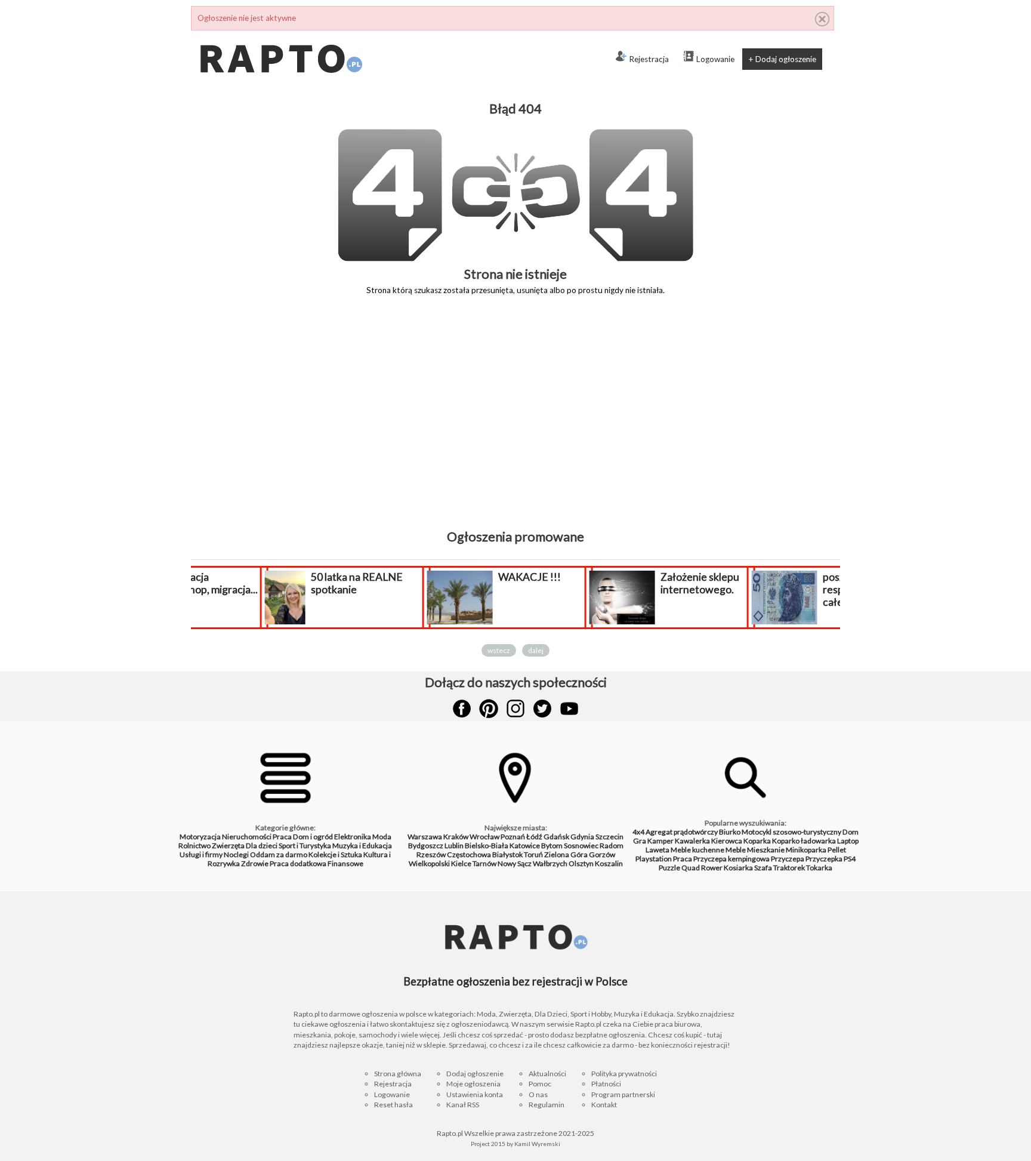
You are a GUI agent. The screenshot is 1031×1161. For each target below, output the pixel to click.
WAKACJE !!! (467, 577)
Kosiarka (738, 867)
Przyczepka (823, 858)
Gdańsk (556, 836)
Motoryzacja (200, 836)
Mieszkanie (766, 849)
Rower (712, 867)
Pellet (837, 849)
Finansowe (345, 863)
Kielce (461, 863)
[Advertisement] (515, 420)
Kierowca (726, 840)
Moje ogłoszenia (473, 1083)
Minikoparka (806, 849)
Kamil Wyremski (537, 1143)
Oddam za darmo (278, 854)
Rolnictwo (194, 845)
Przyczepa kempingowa (731, 858)
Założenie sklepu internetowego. (637, 583)
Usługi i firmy (201, 854)
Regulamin (546, 1104)
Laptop (848, 840)
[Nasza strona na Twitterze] (542, 708)
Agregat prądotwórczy (682, 831)
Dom (850, 831)
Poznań (513, 836)
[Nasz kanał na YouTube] (569, 708)
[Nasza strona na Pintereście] (488, 708)
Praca (282, 836)
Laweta (657, 849)
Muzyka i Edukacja (362, 845)
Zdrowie (254, 863)
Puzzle (669, 867)
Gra (639, 840)
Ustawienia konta (474, 1094)
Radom (611, 845)
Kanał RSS (462, 1104)
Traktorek (789, 867)
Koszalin (609, 863)
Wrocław (484, 836)
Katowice (525, 845)
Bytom (552, 845)
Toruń (533, 854)
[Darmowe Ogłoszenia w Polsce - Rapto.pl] (280, 35)
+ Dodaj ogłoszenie (782, 59)
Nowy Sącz (515, 863)
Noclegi (236, 854)
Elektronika (352, 836)
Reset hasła (393, 1104)
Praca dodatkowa (298, 863)
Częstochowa (469, 854)
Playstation (653, 858)
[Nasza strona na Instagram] (515, 708)
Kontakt (604, 1104)
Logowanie (715, 59)
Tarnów (484, 863)
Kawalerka (692, 840)
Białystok (507, 854)
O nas (538, 1094)
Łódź (534, 836)
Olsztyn (581, 863)
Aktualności (547, 1073)
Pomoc (540, 1083)
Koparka (757, 840)
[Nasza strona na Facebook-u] (461, 708)
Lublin (454, 845)
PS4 (850, 858)
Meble (736, 849)
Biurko (729, 831)
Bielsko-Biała (486, 845)
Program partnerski (623, 1094)
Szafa (763, 867)
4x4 (638, 831)
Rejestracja (649, 59)
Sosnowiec (581, 845)
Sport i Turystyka (305, 845)
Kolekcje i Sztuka (335, 854)
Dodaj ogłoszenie (475, 1073)
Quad (690, 867)
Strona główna (397, 1073)
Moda (381, 836)
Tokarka (819, 867)
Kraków (455, 836)
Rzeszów (431, 854)
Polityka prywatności (624, 1073)
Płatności (606, 1083)
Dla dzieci (261, 845)
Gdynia (582, 836)
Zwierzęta (228, 845)
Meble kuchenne (697, 849)
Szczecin (609, 836)
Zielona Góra (566, 854)
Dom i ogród (313, 836)
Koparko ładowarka (804, 840)
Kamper (660, 840)
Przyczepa (787, 858)
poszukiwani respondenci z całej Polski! (792, 589)
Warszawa (425, 836)
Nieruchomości (246, 836)
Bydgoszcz (425, 845)
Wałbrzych (550, 863)
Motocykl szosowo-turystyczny (791, 831)
